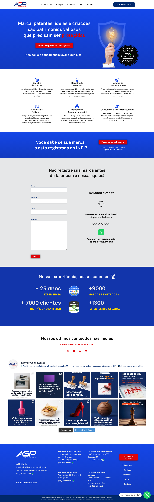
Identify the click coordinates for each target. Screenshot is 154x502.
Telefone (34, 197)
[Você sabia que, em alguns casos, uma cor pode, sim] (77, 413)
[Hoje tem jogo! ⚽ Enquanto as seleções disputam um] (104, 413)
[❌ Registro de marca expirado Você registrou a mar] (132, 385)
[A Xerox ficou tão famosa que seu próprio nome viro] (21, 385)
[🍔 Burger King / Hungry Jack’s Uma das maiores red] (49, 413)
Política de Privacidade (26, 482)
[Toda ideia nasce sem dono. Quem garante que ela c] (132, 413)
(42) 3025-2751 (23, 473)
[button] (147, 495)
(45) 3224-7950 (95, 460)
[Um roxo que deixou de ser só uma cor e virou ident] (49, 385)
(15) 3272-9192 (64, 462)
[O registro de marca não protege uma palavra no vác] (77, 385)
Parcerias (71, 4)
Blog (80, 4)
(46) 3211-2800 (94, 486)
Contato (89, 4)
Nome (33, 186)
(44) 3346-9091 (65, 480)
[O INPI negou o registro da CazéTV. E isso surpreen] (104, 385)
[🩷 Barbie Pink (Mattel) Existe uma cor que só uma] (21, 413)
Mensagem (34, 219)
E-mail (33, 208)
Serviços (59, 4)
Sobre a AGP (46, 4)
